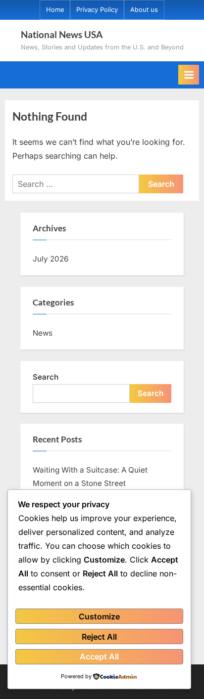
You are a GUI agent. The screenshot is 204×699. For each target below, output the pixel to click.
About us (144, 9)
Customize (99, 616)
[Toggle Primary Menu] (188, 75)
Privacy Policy (97, 9)
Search (45, 377)
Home (55, 9)
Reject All (99, 637)
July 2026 (50, 258)
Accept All (99, 656)
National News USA (61, 34)
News (42, 333)
